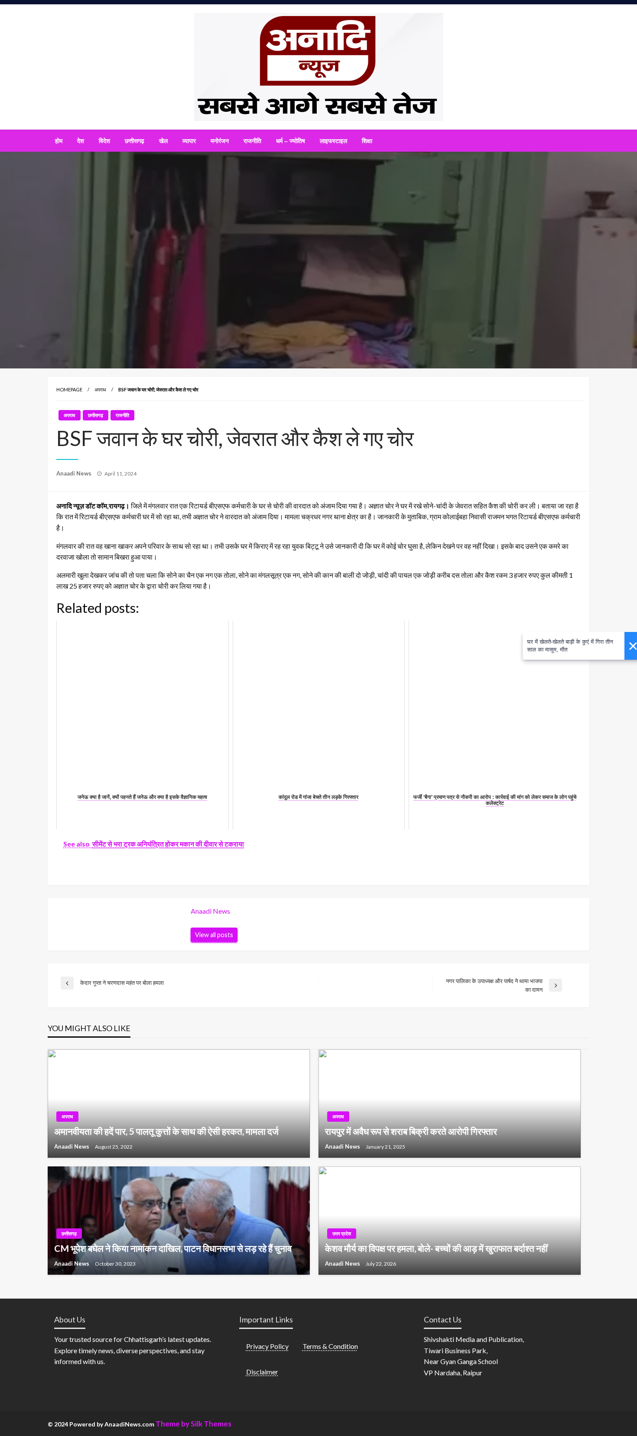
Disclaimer (262, 1372)
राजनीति (252, 140)
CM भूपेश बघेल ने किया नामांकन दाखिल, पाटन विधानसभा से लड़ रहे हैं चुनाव (173, 1248)
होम (58, 140)
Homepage (69, 389)
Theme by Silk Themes (193, 1423)
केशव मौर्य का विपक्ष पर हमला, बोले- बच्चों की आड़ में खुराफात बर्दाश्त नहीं (436, 1248)
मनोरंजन (220, 140)
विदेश (104, 140)
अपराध (100, 389)
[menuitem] (59, 141)
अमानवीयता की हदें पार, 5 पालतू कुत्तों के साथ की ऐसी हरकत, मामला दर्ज (166, 1131)
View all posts (214, 934)
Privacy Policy (267, 1346)
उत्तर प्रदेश (341, 1233)
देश (80, 140)
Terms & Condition (330, 1346)
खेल (163, 140)
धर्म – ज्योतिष (290, 140)
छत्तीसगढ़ (134, 140)
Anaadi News (74, 473)
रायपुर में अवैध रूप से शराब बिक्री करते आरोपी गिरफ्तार (411, 1131)
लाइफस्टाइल (333, 140)
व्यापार (189, 140)
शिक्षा (367, 140)
